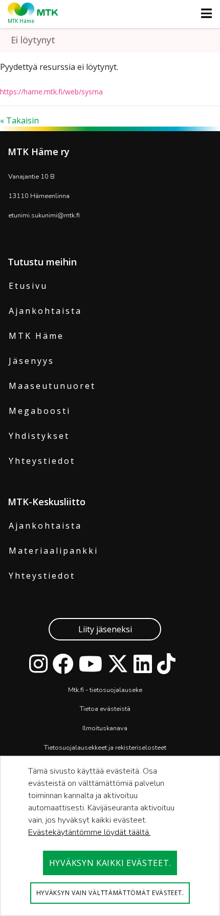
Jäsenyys (31, 360)
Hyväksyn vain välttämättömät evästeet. (110, 892)
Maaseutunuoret (52, 385)
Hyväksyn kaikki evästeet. (110, 863)
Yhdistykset (39, 435)
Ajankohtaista (45, 310)
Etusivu (28, 285)
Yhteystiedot (42, 460)
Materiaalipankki (53, 550)
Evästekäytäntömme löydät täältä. (89, 832)
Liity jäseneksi (105, 629)
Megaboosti (40, 410)
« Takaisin (19, 120)
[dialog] (110, 836)
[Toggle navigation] (203, 13)
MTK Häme (36, 335)
